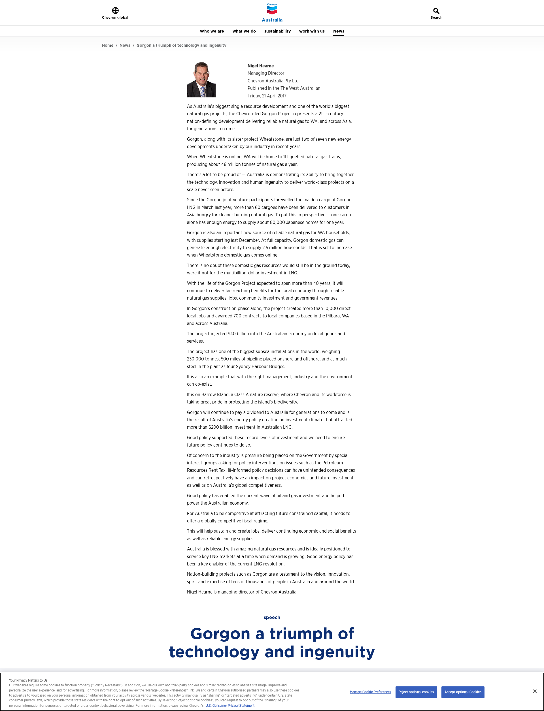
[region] (272, 691)
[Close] (535, 691)
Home (107, 45)
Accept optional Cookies (463, 692)
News (125, 45)
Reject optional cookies (416, 692)
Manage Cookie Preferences (370, 692)
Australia (272, 20)
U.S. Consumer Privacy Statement (229, 705)
